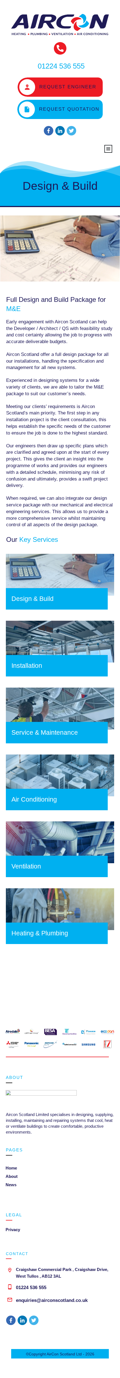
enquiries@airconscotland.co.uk (52, 1300)
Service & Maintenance (44, 732)
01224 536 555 (31, 1287)
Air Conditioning (34, 799)
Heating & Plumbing (39, 933)
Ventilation (26, 866)
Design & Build (60, 185)
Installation (26, 665)
